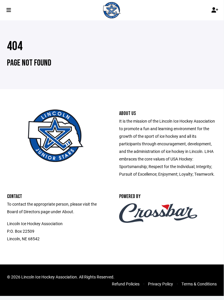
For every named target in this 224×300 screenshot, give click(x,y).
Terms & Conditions (199, 284)
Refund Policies (126, 284)
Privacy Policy (160, 284)
